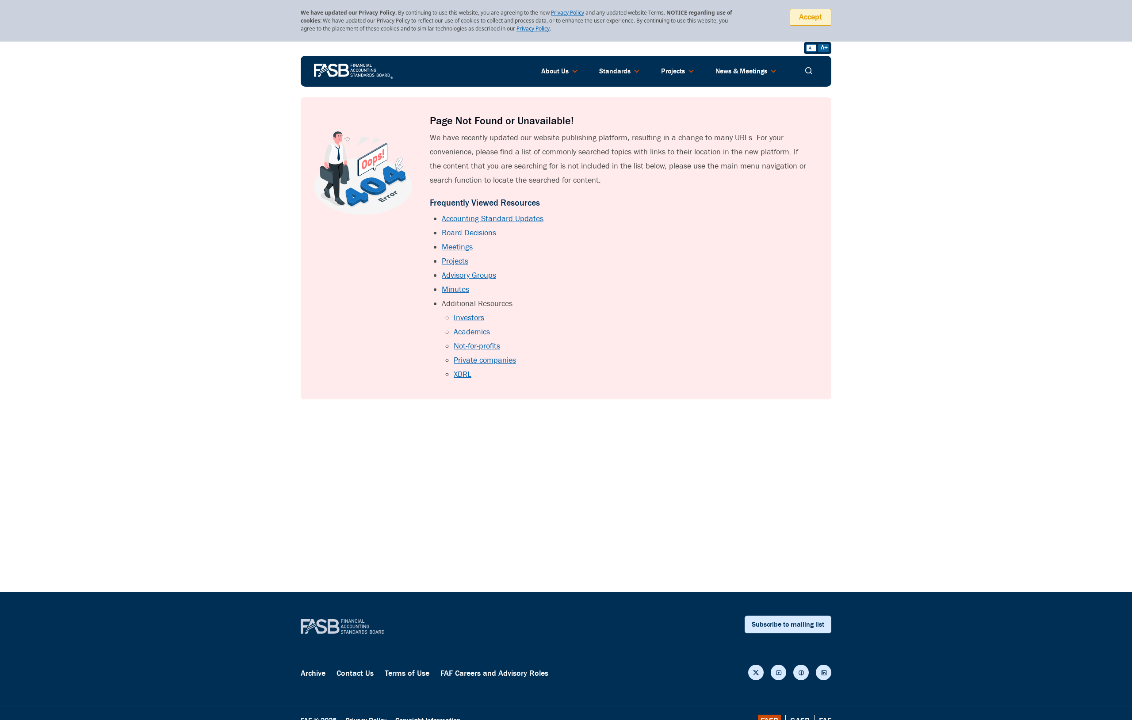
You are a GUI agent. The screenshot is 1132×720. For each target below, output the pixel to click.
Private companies (485, 360)
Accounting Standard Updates (492, 219)
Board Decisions (469, 233)
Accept (810, 17)
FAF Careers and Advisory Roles (494, 673)
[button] (756, 672)
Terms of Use (407, 673)
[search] (808, 71)
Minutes (455, 289)
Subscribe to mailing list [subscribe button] (788, 624)
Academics (472, 332)
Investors (469, 318)
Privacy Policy (567, 12)
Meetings (457, 247)
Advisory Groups (469, 275)
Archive (313, 673)
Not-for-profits (477, 346)
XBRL (462, 374)
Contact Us (355, 673)
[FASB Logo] (353, 70)
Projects (455, 261)
